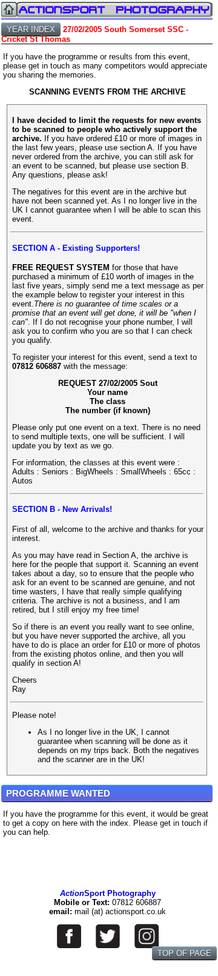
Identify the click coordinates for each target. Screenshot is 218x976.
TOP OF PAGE (184, 953)
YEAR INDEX (31, 29)
